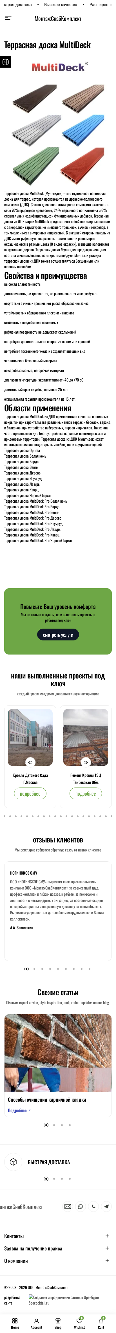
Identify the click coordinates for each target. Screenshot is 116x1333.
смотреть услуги (58, 634)
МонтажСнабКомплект (58, 18)
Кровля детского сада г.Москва (30, 778)
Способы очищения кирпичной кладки (47, 1099)
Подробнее (17, 1110)
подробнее (30, 793)
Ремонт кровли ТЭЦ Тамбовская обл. (85, 778)
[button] (4, 816)
